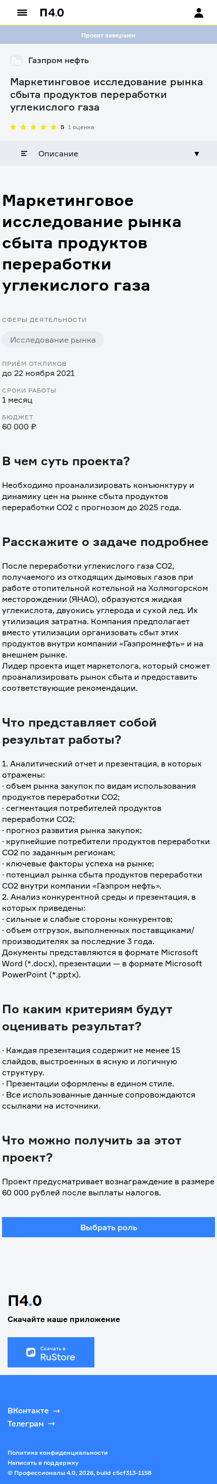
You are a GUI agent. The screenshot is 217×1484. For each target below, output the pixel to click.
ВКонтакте (28, 1410)
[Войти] (189, 12)
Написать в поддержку (43, 1462)
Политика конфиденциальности (58, 1452)
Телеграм (26, 1423)
